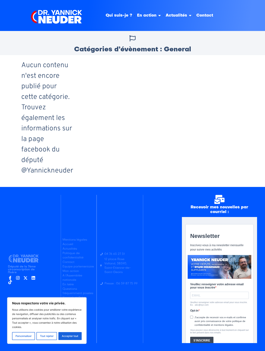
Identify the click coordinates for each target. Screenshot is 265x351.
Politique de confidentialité (73, 255)
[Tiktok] (10, 282)
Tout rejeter (47, 335)
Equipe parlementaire (78, 266)
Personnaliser (24, 335)
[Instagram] (18, 278)
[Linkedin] (33, 278)
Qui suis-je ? (119, 15)
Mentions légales (75, 239)
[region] (47, 320)
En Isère (68, 284)
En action (146, 15)
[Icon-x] (25, 278)
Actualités (176, 15)
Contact (204, 15)
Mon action (71, 271)
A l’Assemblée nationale (72, 277)
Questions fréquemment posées (78, 291)
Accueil (68, 244)
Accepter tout (70, 335)
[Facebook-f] (10, 278)
